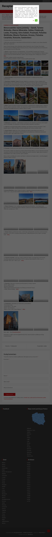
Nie (33, 20)
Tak (36, 20)
